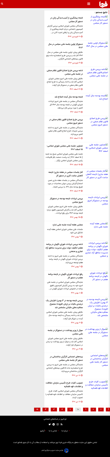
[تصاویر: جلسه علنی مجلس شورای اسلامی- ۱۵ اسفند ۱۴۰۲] (96, 148)
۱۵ (37, 409)
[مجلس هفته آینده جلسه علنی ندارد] (96, 225)
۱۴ (45, 409)
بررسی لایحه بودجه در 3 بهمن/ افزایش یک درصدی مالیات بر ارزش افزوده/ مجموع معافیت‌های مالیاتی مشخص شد (64, 304)
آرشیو (42, 431)
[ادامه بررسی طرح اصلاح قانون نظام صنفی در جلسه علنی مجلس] (96, 73)
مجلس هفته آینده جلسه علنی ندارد (67, 225)
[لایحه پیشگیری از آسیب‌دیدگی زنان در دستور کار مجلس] (96, 20)
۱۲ (62, 409)
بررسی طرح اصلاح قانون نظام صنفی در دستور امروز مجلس (66, 121)
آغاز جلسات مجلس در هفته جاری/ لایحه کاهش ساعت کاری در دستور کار (65, 174)
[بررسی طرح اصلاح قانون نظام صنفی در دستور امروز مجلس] (96, 122)
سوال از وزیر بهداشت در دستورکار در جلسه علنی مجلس (65, 332)
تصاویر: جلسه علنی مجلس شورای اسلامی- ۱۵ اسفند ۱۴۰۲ (64, 147)
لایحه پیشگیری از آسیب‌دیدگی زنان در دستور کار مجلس (66, 19)
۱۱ (70, 409)
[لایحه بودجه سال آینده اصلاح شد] (96, 97)
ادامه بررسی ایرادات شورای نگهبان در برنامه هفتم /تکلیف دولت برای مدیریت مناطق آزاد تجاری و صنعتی (64, 248)
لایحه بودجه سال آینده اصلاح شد (69, 97)
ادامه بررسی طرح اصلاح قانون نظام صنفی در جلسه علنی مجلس (65, 72)
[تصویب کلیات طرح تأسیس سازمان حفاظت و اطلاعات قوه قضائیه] (96, 385)
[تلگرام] (53, 424)
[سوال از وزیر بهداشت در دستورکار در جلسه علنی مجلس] (96, 332)
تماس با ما (53, 431)
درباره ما (64, 431)
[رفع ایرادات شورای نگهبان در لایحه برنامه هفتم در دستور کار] (96, 276)
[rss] (61, 424)
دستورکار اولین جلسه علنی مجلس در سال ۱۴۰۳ (65, 46)
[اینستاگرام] (57, 424)
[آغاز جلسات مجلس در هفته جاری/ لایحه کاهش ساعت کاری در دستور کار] (96, 174)
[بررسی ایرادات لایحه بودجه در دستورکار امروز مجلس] (96, 201)
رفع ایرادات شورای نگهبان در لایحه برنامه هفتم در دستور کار (65, 276)
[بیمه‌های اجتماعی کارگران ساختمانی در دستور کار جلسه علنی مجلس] (96, 360)
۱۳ (54, 409)
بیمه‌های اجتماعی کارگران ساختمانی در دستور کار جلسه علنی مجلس (66, 358)
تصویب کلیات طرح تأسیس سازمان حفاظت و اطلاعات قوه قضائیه (64, 384)
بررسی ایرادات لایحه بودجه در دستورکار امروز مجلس (66, 200)
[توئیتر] (49, 424)
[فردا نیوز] (103, 4)
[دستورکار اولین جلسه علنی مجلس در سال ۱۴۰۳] (96, 45)
